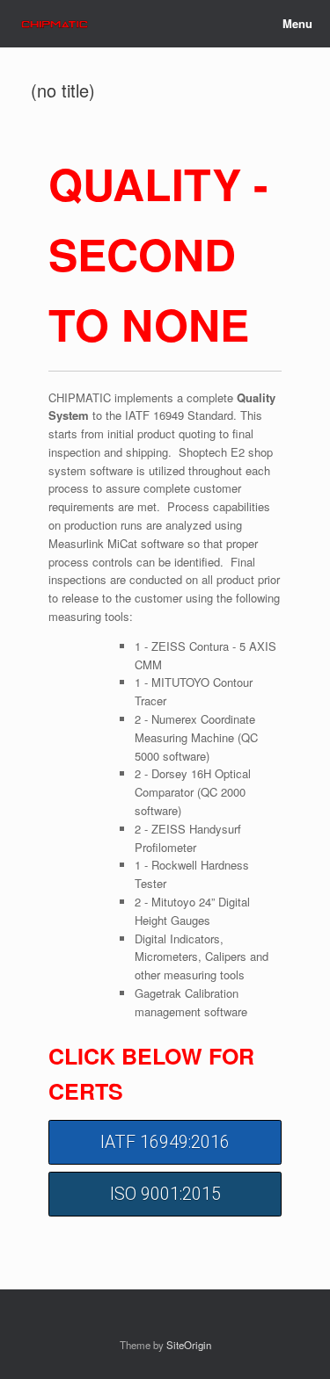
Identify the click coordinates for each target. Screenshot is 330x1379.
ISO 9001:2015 (165, 1194)
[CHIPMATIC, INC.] (55, 24)
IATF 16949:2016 (165, 1142)
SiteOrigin (188, 1345)
